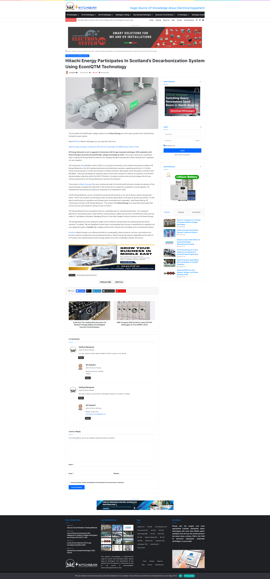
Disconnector (142, 530)
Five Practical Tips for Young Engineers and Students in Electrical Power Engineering (187, 252)
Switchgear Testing (122, 15)
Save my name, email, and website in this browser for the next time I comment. (97, 482)
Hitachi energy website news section (87, 275)
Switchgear (142, 544)
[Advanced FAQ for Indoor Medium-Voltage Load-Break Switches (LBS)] (169, 273)
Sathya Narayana (86, 347)
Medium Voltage (151, 537)
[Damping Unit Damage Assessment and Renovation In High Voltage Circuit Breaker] (117, 548)
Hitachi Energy (85, 184)
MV (162, 537)
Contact (179, 20)
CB (149, 527)
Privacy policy (189, 576)
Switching (154, 544)
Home (152, 20)
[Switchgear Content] (81, 6)
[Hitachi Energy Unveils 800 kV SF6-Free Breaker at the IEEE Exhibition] (169, 263)
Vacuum (141, 547)
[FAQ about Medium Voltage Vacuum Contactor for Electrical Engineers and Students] (128, 548)
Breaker (141, 527)
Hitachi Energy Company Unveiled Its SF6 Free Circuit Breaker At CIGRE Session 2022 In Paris (104, 147)
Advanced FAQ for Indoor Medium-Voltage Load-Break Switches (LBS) (187, 272)
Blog (173, 20)
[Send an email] (76, 72)
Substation (159, 540)
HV (152, 534)
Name (71, 464)
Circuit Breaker (161, 527)
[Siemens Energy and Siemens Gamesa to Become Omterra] (169, 233)
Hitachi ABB (106, 282)
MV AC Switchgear (104, 15)
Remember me (170, 145)
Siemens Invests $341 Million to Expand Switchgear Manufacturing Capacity (188, 242)
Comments (196, 212)
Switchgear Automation (200, 15)
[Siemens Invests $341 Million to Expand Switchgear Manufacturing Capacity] (169, 243)
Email (71, 473)
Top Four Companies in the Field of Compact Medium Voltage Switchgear (188, 222)
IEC (139, 537)
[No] (267, 576)
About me (166, 20)
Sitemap (158, 20)
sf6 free (119, 282)
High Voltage (142, 534)
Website (116, 473)
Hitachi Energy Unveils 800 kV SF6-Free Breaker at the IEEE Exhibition (188, 262)
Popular (181, 212)
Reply (81, 357)
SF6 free (77, 141)
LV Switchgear (183, 15)
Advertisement (189, 20)
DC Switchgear (72, 15)
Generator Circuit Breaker (164, 15)
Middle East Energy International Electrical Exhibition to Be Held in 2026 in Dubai (104, 20)
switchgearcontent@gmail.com (96, 414)
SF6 (139, 540)
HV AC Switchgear (87, 15)
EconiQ (71, 232)
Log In (182, 150)
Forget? (197, 140)
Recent (167, 212)
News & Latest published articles (83, 51)
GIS (82, 165)
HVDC (161, 534)
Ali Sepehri (72, 72)
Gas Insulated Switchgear (142, 15)
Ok (181, 576)
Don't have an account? (182, 155)
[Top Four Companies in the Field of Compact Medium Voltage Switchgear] (169, 223)
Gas (153, 530)
